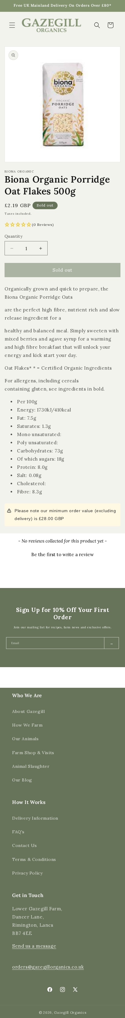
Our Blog (22, 780)
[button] (12, 25)
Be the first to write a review (62, 554)
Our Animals (25, 738)
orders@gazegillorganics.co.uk (48, 967)
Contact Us (24, 845)
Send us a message (34, 946)
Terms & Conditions (34, 859)
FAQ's (18, 832)
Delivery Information (35, 818)
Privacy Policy (27, 873)
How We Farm (27, 725)
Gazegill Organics (70, 1012)
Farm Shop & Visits (33, 752)
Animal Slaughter (31, 766)
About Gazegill (28, 711)
